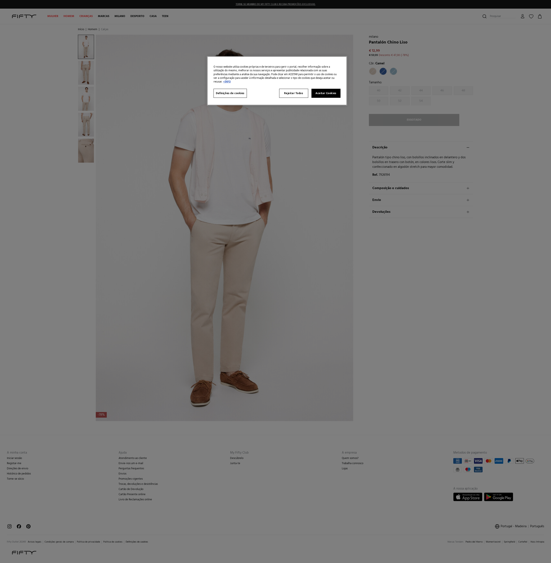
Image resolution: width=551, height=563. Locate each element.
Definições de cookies (230, 93)
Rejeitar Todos (293, 93)
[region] (277, 80)
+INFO (227, 81)
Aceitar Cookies (326, 93)
